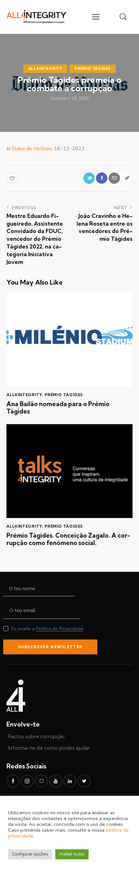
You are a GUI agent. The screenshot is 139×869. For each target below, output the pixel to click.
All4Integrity (45, 68)
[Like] (12, 178)
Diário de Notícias (32, 148)
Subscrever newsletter (50, 646)
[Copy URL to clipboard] (127, 178)
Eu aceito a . (47, 629)
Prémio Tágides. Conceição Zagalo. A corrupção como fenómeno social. (68, 539)
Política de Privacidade (59, 629)
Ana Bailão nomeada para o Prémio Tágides (58, 407)
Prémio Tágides (93, 68)
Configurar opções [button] (30, 854)
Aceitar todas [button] (72, 854)
